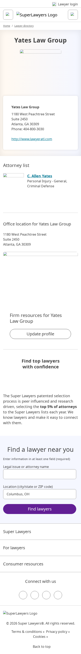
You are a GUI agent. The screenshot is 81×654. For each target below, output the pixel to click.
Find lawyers (40, 509)
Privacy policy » (58, 631)
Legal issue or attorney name (26, 466)
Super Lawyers (17, 531)
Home (6, 26)
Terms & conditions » (27, 631)
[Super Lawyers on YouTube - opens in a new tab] (46, 595)
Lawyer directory (24, 26)
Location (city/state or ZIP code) (28, 486)
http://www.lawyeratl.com (31, 139)
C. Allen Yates (39, 175)
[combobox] (39, 474)
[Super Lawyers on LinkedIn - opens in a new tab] (58, 595)
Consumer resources (23, 564)
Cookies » (40, 636)
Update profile (40, 334)
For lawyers (14, 547)
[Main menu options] (8, 15)
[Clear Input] (71, 474)
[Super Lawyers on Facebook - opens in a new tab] (23, 595)
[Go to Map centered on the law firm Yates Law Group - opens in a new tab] (40, 275)
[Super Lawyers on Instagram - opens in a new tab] (35, 595)
